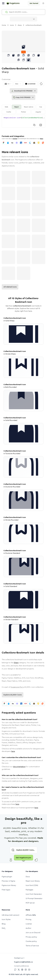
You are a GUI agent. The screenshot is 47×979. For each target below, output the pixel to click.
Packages (29, 889)
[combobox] (23, 19)
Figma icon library (9, 885)
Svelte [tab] (8, 112)
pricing (15, 139)
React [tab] (16, 107)
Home (4, 25)
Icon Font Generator (34, 894)
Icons (12, 25)
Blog (3, 924)
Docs (41, 139)
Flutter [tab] (23, 112)
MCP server (30, 903)
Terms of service (32, 945)
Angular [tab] (38, 112)
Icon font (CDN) (32, 885)
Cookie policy (31, 941)
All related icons (10, 287)
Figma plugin (7, 876)
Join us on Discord (33, 932)
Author (28, 928)
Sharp (16, 662)
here (13, 751)
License (29, 924)
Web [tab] (6, 107)
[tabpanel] (23, 121)
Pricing (28, 919)
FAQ (3, 928)
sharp (20, 25)
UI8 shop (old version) (10, 915)
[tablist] (23, 109)
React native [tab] (28, 107)
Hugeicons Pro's (17, 687)
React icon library (33, 881)
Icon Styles (6, 919)
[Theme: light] (43, 3)
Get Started (34, 3)
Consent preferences (21, 966)
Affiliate (31, 915)
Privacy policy (31, 937)
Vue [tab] (40, 107)
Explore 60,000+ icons (12, 694)
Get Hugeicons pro (23, 857)
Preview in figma (8, 881)
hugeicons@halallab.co (23, 962)
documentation (19, 766)
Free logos (6, 889)
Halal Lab (18, 974)
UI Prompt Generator (34, 898)
